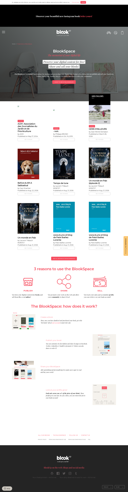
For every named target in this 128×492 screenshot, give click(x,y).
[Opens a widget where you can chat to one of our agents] (7, 488)
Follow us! (73, 435)
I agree (83, 2)
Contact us (85, 435)
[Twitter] (64, 474)
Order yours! (86, 16)
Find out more (75, 2)
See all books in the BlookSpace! (64, 258)
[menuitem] (13, 44)
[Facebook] (58, 474)
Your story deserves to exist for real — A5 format (77, 477)
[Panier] (122, 33)
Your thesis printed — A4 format (44, 477)
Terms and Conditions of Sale (77, 439)
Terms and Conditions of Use (57, 439)
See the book (28, 139)
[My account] (115, 33)
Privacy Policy (42, 439)
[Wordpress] (52, 474)
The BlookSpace (59, 435)
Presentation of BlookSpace (24, 44)
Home (13, 44)
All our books (44, 435)
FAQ (89, 439)
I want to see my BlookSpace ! (64, 82)
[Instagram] (70, 474)
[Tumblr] (76, 474)
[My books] (109, 33)
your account (56, 323)
